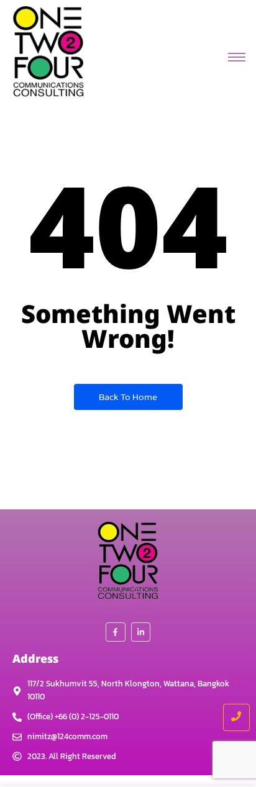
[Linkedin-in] (140, 632)
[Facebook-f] (115, 632)
